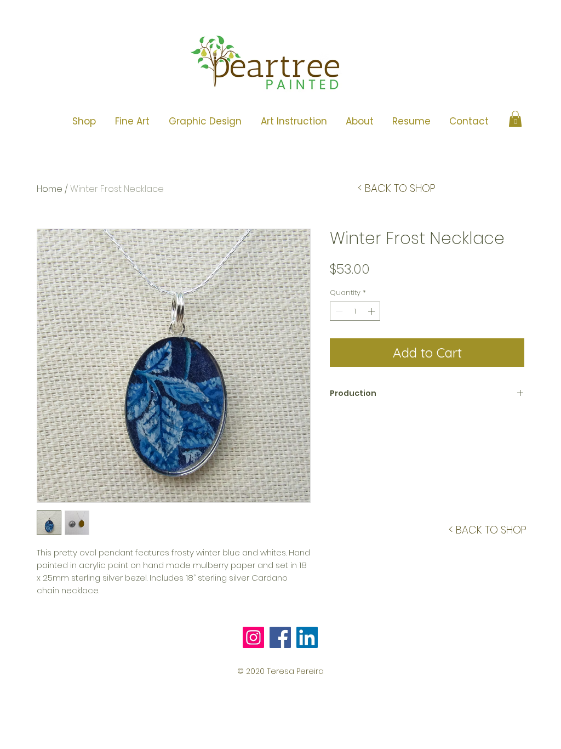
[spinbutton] (355, 311)
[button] (132, 121)
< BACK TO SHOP (397, 188)
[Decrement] (338, 311)
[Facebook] (280, 637)
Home (49, 189)
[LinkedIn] (307, 637)
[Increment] (372, 311)
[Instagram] (253, 637)
